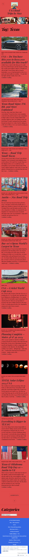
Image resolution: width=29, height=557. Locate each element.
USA (2, 54)
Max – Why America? (14, 522)
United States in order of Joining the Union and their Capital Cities (14, 536)
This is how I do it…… (14, 529)
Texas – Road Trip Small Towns (11, 154)
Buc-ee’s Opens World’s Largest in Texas (14, 245)
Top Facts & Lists (6, 418)
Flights (18, 193)
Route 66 (22, 330)
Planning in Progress (14, 330)
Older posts (14, 495)
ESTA (14, 193)
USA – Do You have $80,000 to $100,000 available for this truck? (14, 59)
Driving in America (14, 531)
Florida (14, 544)
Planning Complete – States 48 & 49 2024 (13, 336)
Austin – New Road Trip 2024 (14, 199)
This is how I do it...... (12, 101)
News (2, 285)
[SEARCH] (3, 4)
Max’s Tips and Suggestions (14, 527)
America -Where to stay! (14, 540)
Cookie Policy (5, 551)
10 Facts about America (14, 520)
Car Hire (3, 99)
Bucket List (4, 193)
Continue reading (6, 77)
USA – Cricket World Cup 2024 (12, 289)
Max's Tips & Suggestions (8, 52)
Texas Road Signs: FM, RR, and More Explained (13, 106)
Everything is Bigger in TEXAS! (13, 423)
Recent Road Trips (11, 99)
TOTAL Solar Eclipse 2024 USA (12, 382)
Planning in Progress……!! (14, 542)
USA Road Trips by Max (14, 12)
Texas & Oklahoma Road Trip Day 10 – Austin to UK (12, 467)
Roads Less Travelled (21, 52)
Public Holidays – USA (14, 533)
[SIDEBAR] (14, 501)
